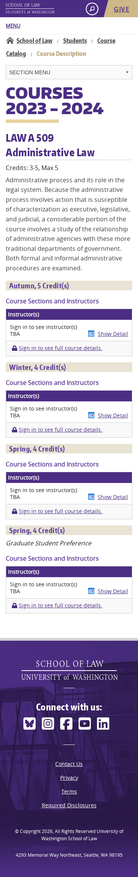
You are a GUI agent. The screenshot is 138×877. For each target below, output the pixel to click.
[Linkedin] (103, 724)
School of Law (34, 40)
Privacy (69, 777)
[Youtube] (85, 724)
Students (75, 40)
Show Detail (113, 333)
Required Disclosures (69, 805)
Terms (69, 791)
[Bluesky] (29, 724)
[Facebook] (66, 724)
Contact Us (69, 763)
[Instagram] (48, 724)
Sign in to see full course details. (60, 348)
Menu (13, 25)
